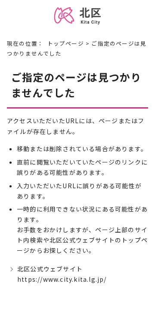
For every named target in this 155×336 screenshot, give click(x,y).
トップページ (65, 43)
